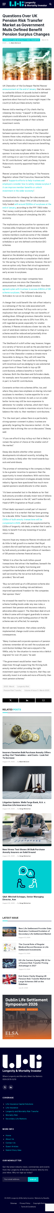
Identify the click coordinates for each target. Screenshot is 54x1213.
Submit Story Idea (13, 1150)
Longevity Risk (23, 686)
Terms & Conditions (28, 1207)
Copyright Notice (39, 1203)
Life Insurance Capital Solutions (19, 1104)
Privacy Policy (25, 1203)
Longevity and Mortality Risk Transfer (21, 40)
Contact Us (10, 1143)
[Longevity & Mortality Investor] (28, 4)
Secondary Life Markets (16, 1119)
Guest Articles (12, 1146)
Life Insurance (12, 1107)
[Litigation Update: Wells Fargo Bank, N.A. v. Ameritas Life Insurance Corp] (27, 782)
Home (8, 1135)
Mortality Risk (12, 1115)
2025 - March (9, 686)
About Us (10, 1139)
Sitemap (13, 1203)
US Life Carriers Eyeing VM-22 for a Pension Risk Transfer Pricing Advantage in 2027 (34, 963)
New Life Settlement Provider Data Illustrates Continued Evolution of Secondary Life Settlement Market (35, 931)
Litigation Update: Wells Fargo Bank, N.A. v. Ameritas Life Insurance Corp (24, 803)
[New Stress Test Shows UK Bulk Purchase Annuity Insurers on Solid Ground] (27, 829)
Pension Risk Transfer (12, 690)
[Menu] (4, 4)
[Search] (50, 4)
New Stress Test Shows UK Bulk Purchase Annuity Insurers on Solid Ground (24, 851)
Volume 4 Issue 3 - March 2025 (36, 690)
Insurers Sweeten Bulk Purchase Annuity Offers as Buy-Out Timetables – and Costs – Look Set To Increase (27, 755)
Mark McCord (16, 43)
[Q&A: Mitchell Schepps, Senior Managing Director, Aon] (27, 876)
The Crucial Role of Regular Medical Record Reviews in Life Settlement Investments (33, 947)
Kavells (46, 1198)
